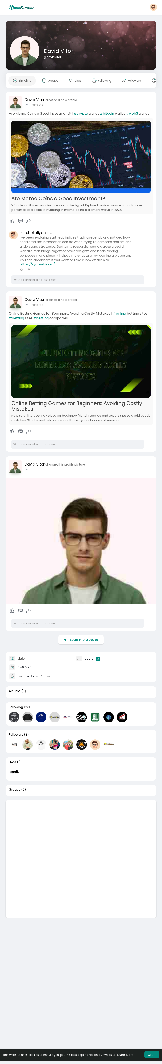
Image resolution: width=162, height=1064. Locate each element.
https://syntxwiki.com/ (37, 264)
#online (119, 313)
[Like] (20, 221)
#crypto (81, 113)
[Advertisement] (81, 829)
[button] (153, 7)
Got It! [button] (152, 1055)
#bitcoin (107, 113)
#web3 (132, 113)
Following (16, 707)
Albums (14, 691)
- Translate (35, 105)
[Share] (28, 221)
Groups (14, 789)
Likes (12, 762)
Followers (16, 734)
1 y (26, 105)
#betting (16, 318)
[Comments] (20, 221)
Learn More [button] (125, 1055)
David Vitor (58, 51)
